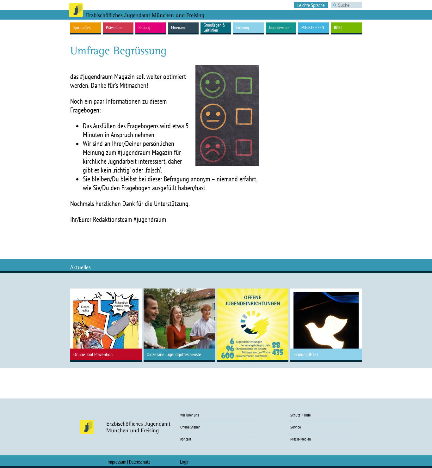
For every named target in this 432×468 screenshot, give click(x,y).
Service (295, 427)
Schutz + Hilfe (300, 415)
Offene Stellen (190, 427)
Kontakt (185, 439)
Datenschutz (139, 462)
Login (184, 462)
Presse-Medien (300, 439)
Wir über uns (189, 415)
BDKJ (338, 27)
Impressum (117, 462)
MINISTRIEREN (312, 27)
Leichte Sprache (311, 5)
